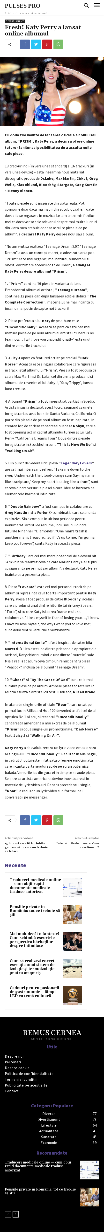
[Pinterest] (47, 44)
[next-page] (16, 1214)
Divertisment (15, 21)
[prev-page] (8, 1214)
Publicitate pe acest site (26, 1085)
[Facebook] (25, 44)
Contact (12, 1091)
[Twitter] (36, 44)
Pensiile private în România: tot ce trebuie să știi (35, 911)
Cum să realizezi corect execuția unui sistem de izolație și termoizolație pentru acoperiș (32, 967)
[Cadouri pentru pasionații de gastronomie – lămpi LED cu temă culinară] (72, 995)
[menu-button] (97, 6)
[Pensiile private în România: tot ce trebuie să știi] (72, 914)
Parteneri (13, 1062)
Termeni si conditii (21, 1079)
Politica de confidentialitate (29, 1073)
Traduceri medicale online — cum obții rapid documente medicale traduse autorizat (35, 886)
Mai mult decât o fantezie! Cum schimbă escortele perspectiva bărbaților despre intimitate (34, 940)
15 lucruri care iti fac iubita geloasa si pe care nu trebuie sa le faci (26, 847)
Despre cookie (17, 1068)
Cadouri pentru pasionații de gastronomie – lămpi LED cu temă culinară (34, 992)
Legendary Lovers (76, 463)
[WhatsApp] (58, 44)
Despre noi (14, 1056)
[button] (86, 6)
